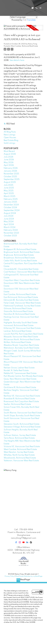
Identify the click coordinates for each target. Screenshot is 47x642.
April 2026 (9, 165)
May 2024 (8, 222)
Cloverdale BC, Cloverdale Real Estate (21, 269)
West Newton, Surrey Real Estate (19, 452)
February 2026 (11, 168)
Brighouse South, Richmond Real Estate (22, 252)
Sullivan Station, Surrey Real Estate (20, 435)
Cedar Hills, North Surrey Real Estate (20, 261)
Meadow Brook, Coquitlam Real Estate (21, 345)
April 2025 (9, 193)
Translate (31, 20)
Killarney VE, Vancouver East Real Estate (22, 328)
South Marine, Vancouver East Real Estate (23, 413)
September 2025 (11, 179)
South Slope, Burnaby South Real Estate (22, 416)
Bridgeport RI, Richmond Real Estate (20, 249)
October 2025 (10, 177)
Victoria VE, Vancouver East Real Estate (22, 447)
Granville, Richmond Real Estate (18, 311)
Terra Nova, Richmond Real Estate (19, 438)
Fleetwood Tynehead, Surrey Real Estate (22, 306)
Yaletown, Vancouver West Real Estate (21, 461)
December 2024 (11, 205)
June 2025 (9, 188)
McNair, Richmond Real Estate (17, 342)
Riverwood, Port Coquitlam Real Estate (21, 402)
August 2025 (10, 182)
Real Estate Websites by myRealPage (29, 576)
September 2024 (11, 210)
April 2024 (9, 224)
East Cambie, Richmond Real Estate (20, 294)
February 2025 (11, 199)
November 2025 (11, 174)
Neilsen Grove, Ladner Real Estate (19, 368)
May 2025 (8, 191)
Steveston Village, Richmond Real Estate (22, 427)
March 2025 (9, 196)
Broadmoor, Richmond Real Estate (19, 258)
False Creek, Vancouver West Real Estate (22, 303)
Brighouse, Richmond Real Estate (19, 255)
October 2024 (10, 208)
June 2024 (9, 219)
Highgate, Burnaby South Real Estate (20, 323)
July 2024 (8, 216)
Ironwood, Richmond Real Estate (18, 326)
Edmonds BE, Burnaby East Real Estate (21, 300)
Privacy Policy (9, 576)
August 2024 (10, 213)
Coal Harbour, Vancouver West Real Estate (23, 272)
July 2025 (8, 185)
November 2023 (11, 233)
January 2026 (10, 171)
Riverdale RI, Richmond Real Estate (19, 399)
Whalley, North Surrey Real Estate (19, 455)
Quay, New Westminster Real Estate (20, 379)
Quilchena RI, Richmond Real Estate (20, 387)
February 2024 (11, 230)
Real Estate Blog (11, 140)
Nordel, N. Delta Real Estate (16, 371)
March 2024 (9, 227)
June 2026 (9, 160)
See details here (17, 60)
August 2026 (10, 154)
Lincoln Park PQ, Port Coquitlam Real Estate (23, 334)
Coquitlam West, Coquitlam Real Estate (22, 280)
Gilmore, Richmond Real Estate (18, 309)
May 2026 (8, 163)
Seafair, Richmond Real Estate (17, 404)
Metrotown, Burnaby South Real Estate (21, 348)
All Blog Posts (10, 132)
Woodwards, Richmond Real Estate (20, 458)
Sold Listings (9, 143)
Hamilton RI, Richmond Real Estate (19, 314)
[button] (16, 542)
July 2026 (8, 157)
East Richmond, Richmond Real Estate (21, 297)
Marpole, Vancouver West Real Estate (21, 337)
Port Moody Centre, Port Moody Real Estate (23, 376)
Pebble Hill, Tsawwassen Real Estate (20, 373)
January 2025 (10, 202)
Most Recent (9, 151)
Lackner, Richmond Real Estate (17, 331)
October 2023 (10, 236)
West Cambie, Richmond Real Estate (24, 46)
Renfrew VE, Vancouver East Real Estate (22, 396)
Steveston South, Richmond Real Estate (21, 424)
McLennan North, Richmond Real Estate (22, 340)
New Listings (9, 135)
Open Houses (10, 138)
